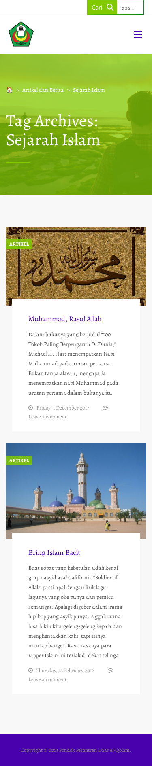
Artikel (19, 244)
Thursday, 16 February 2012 (65, 670)
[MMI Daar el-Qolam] (64, 34)
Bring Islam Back (54, 552)
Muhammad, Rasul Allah (65, 319)
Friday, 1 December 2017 (62, 407)
